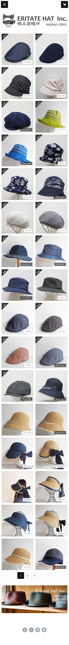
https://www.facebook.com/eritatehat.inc (24, 629)
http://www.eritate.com (44, 629)
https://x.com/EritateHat (31, 629)
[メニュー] (4, 4)
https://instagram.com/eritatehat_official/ (37, 629)
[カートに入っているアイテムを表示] (64, 4)
